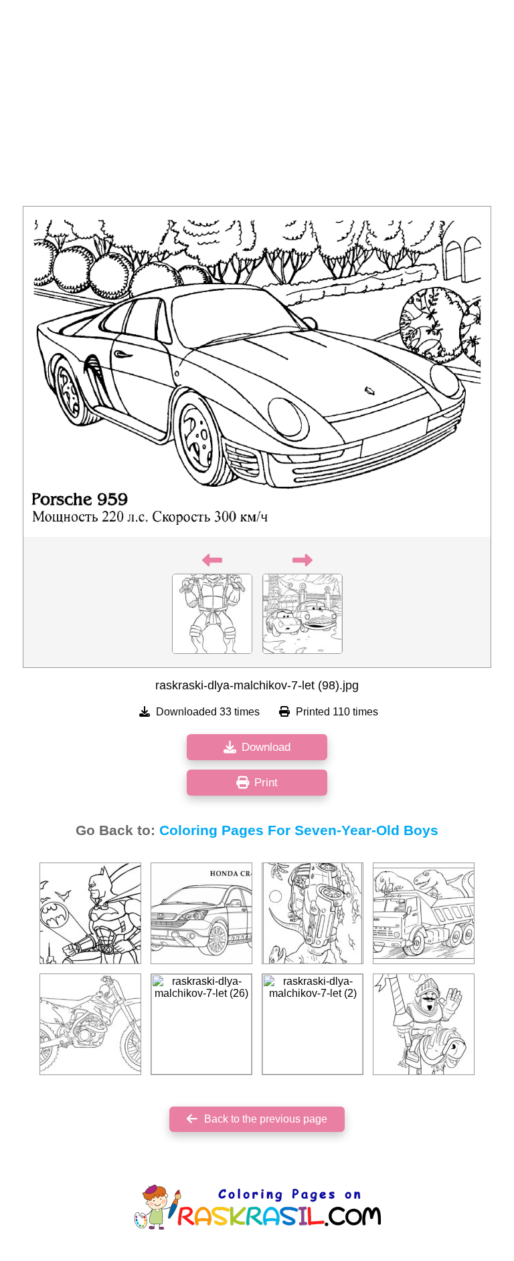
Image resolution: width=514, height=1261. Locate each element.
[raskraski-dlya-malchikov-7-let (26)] (201, 1024)
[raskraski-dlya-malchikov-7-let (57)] (424, 913)
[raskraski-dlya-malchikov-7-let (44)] (424, 1024)
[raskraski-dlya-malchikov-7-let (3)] (201, 913)
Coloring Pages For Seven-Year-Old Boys (298, 830)
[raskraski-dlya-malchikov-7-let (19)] (312, 913)
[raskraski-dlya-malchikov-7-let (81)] (90, 913)
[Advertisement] (257, 107)
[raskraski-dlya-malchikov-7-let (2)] (312, 1024)
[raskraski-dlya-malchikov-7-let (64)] (90, 1024)
